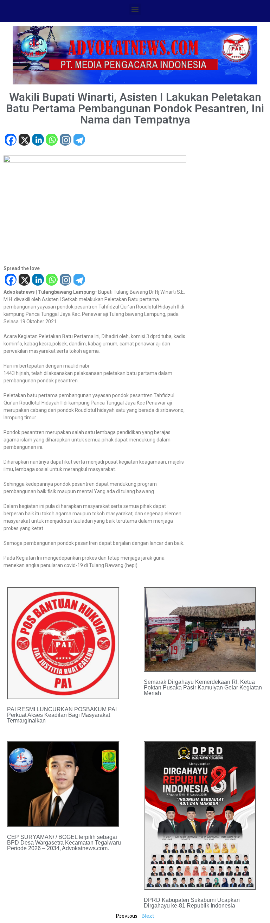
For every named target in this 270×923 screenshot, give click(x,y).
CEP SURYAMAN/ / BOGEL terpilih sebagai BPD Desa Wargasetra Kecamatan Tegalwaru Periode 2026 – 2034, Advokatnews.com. (64, 842)
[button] (135, 9)
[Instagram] (65, 140)
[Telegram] (79, 140)
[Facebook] (10, 140)
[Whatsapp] (51, 140)
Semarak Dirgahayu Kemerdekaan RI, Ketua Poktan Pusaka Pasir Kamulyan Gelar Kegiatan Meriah (203, 687)
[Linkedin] (38, 140)
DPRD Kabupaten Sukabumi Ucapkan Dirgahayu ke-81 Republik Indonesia (192, 903)
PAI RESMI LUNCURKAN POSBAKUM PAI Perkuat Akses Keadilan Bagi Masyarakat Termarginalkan (62, 715)
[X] (24, 140)
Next (148, 915)
